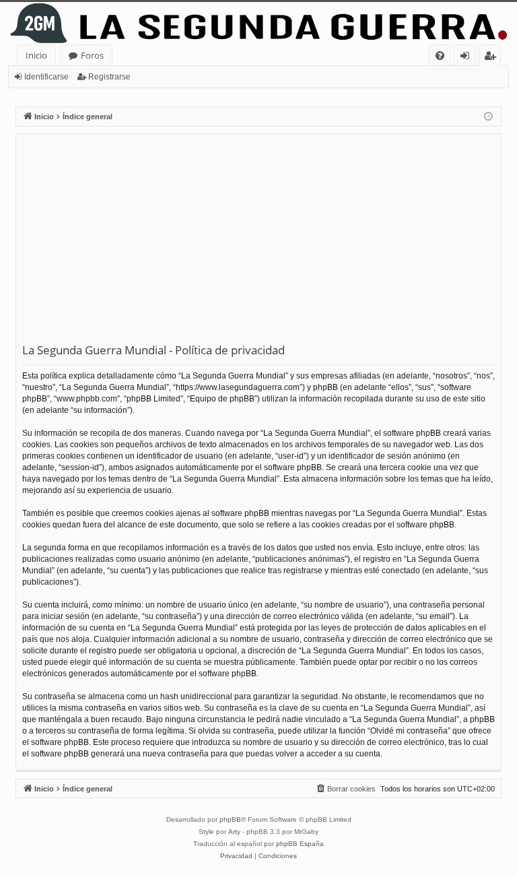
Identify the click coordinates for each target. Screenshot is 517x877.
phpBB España (300, 843)
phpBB (230, 819)
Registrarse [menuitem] (492, 57)
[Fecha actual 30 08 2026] (488, 117)
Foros (92, 55)
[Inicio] (258, 23)
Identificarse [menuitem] (467, 57)
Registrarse (109, 77)
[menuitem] (439, 55)
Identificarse (46, 77)
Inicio (36, 55)
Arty (234, 831)
